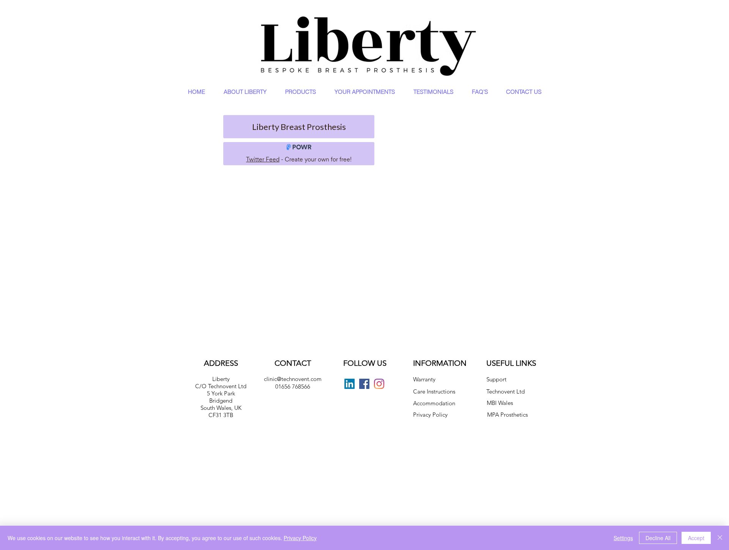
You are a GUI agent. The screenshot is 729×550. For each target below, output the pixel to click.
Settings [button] (623, 538)
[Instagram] (379, 384)
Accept (696, 538)
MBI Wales (500, 402)
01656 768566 (292, 386)
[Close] (719, 538)
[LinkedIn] (349, 384)
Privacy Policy (430, 414)
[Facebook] (364, 384)
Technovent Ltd (505, 391)
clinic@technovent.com (293, 378)
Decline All (658, 538)
